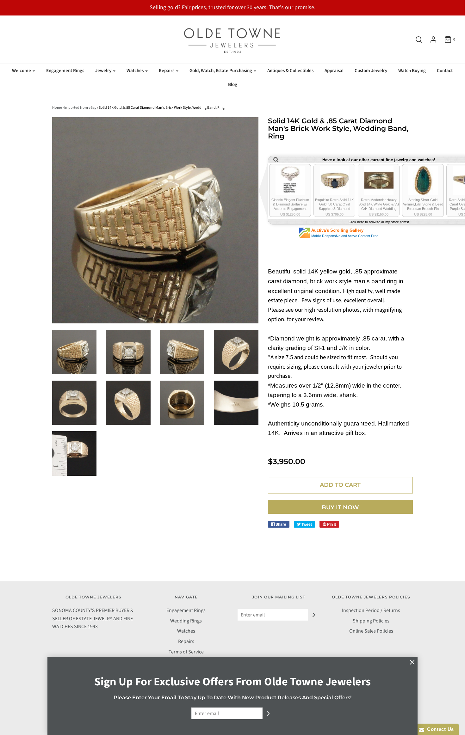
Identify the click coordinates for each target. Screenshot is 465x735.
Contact (445, 70)
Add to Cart (340, 484)
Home (57, 107)
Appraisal (334, 70)
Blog (232, 84)
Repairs (186, 641)
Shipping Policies (371, 620)
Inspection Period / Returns (371, 610)
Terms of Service (186, 651)
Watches (186, 631)
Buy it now (340, 507)
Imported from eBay (80, 107)
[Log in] (430, 39)
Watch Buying (412, 70)
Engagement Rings (65, 70)
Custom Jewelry (371, 70)
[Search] (416, 39)
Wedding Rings (186, 620)
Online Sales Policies (371, 631)
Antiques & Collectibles (290, 70)
